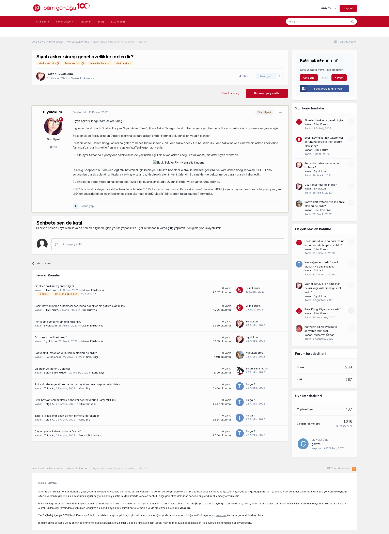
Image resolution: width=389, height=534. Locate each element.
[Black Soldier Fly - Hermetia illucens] (178, 162)
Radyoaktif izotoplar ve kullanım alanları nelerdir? (66, 352)
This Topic (336, 21)
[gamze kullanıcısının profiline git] (303, 443)
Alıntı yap (88, 206)
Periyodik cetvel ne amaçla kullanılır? (58, 321)
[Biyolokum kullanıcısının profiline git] (40, 76)
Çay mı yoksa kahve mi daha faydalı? (58, 431)
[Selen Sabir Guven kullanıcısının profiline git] (240, 371)
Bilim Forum (51, 290)
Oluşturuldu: (90, 112)
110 (54, 147)
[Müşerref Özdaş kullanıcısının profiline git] (299, 328)
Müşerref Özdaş (324, 334)
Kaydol (348, 8)
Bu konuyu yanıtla (267, 93)
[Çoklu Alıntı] (75, 206)
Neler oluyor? (64, 21)
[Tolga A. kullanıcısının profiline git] (240, 386)
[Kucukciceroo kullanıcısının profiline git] (240, 355)
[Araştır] (352, 21)
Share (245, 76)
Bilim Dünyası (89, 309)
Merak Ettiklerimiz (82, 78)
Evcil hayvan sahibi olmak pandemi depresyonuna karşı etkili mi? (75, 399)
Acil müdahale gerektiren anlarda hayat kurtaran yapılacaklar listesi (78, 384)
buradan (221, 515)
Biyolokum (65, 74)
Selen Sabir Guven (55, 372)
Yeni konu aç (230, 93)
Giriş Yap (327, 8)
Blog (101, 21)
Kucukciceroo (53, 356)
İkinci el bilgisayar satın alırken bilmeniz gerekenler (67, 415)
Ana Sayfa (42, 21)
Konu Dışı (92, 356)
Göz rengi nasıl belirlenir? (51, 337)
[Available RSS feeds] (354, 469)
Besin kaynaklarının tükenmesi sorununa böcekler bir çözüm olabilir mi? (80, 305)
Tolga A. (49, 388)
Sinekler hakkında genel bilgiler (54, 286)
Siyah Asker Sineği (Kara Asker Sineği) (98, 121)
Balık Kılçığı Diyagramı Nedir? (323, 309)
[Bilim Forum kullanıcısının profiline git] (240, 290)
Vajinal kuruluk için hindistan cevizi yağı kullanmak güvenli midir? (323, 288)
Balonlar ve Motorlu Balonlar (52, 368)
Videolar (85, 21)
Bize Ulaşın (118, 21)
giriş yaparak (176, 228)
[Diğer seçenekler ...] (281, 112)
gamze (316, 444)
